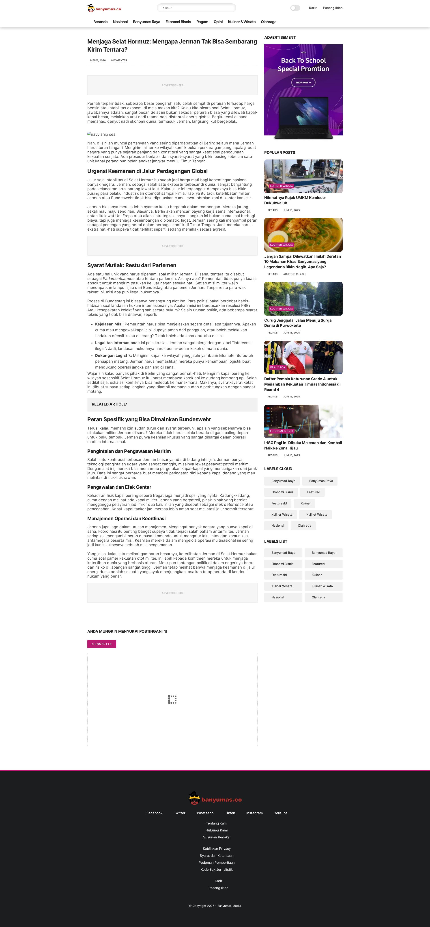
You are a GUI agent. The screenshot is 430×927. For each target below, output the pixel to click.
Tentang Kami (217, 823)
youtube (281, 813)
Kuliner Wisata (281, 186)
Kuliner (306, 503)
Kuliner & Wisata (242, 22)
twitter (179, 813)
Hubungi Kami (217, 830)
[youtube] (340, 22)
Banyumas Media (229, 905)
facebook (154, 813)
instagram (254, 813)
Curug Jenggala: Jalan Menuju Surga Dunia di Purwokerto (297, 323)
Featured (313, 492)
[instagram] (333, 22)
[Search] (232, 7)
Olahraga (268, 22)
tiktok (230, 813)
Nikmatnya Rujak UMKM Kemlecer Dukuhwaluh (295, 200)
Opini (218, 22)
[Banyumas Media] (104, 11)
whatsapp (205, 813)
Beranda (100, 22)
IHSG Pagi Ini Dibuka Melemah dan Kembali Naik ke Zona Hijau (303, 446)
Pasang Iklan (333, 8)
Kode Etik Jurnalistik (217, 869)
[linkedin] (127, 617)
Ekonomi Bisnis (178, 22)
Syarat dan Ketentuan (217, 855)
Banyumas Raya (146, 22)
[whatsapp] (318, 22)
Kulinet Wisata (316, 514)
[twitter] (311, 22)
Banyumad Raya (283, 481)
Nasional (120, 22)
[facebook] (304, 22)
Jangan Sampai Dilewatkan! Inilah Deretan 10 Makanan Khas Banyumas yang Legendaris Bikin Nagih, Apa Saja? (302, 261)
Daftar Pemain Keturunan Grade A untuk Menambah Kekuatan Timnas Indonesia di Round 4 (302, 384)
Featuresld (279, 503)
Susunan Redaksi (216, 837)
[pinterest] (118, 617)
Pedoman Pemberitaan (217, 862)
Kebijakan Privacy (217, 848)
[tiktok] (326, 22)
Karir (313, 8)
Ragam (202, 22)
